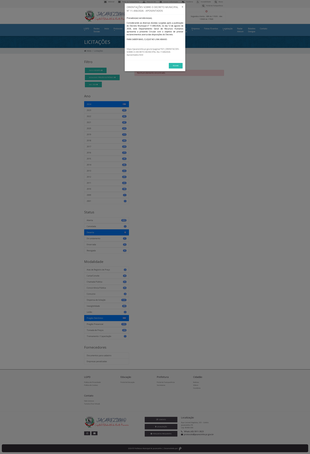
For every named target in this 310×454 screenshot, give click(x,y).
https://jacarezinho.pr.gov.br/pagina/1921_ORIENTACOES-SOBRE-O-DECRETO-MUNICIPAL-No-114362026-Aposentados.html (153, 52)
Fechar (175, 66)
